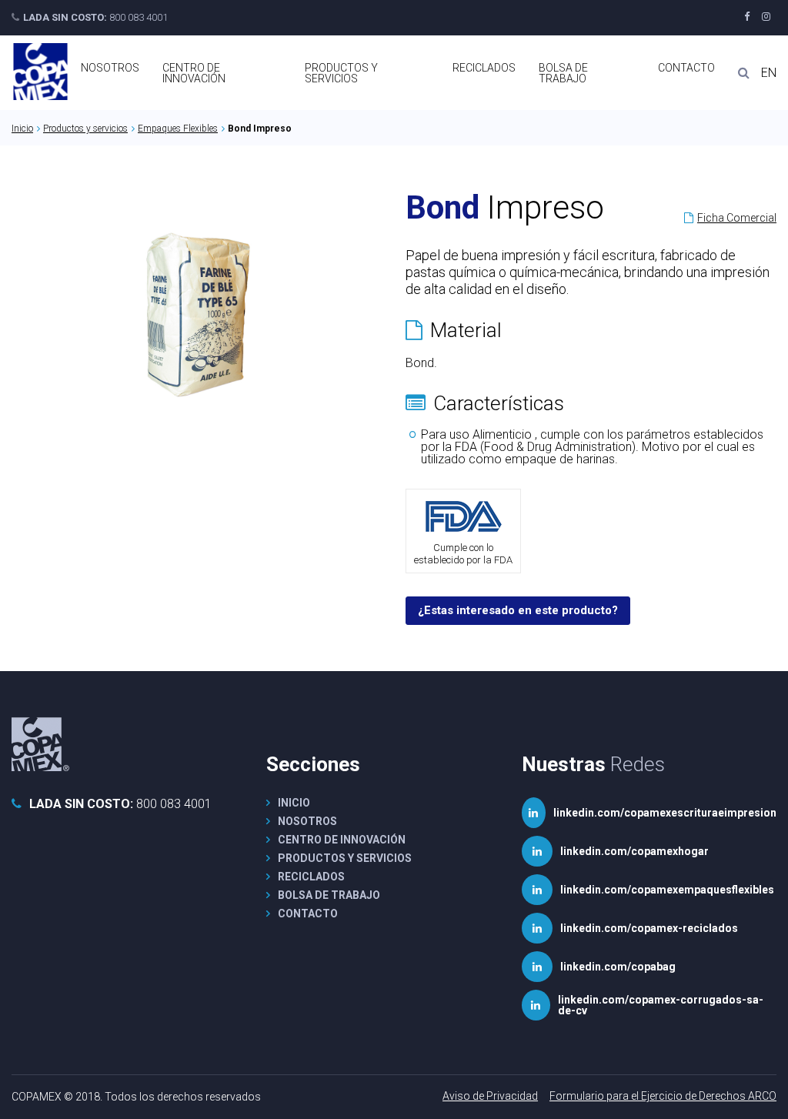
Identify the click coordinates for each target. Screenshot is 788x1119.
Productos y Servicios (341, 73)
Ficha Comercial (736, 218)
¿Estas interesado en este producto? (518, 610)
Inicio (22, 128)
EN (768, 73)
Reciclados (484, 68)
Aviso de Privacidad (490, 1096)
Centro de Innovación (193, 73)
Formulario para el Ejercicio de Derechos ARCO (662, 1096)
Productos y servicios (85, 128)
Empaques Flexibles (178, 128)
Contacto (686, 68)
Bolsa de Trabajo (563, 73)
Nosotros (110, 68)
